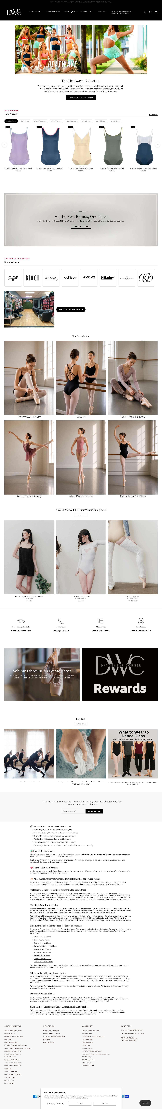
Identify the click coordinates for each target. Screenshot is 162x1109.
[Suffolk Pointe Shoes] (13, 278)
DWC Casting (86, 1057)
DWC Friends (86, 1063)
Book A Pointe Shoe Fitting (71, 309)
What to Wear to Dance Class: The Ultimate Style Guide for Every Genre (133, 783)
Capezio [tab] (86, 121)
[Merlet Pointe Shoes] (89, 278)
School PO (7, 1068)
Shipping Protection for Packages (15, 1045)
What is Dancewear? (11, 1071)
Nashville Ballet (87, 1039)
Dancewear (85, 12)
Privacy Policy (9, 1080)
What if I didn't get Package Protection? (17, 1048)
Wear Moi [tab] (56, 121)
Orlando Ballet (87, 1033)
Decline (104, 1103)
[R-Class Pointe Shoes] (51, 278)
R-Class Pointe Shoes (42, 952)
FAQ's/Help (8, 1039)
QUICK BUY (29, 592)
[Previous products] (4, 144)
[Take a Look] (81, 219)
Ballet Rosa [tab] (40, 121)
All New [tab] (11, 121)
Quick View (18, 170)
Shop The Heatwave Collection (81, 98)
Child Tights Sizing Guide (12, 1065)
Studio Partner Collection (51, 1033)
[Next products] (157, 144)
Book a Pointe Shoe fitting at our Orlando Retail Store (121, 12)
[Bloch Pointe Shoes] (32, 278)
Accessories (101, 12)
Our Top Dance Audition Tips (29, 782)
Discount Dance (48, 1042)
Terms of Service (9, 1077)
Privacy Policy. (82, 1098)
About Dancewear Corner (13, 1030)
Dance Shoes (52, 12)
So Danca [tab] (101, 121)
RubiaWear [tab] (71, 121)
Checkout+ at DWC (11, 1042)
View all (81, 515)
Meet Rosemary (9, 1033)
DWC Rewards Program (12, 1054)
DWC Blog (46, 1039)
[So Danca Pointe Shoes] (70, 278)
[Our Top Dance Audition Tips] (29, 754)
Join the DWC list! (88, 1065)
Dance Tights (69, 12)
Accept (80, 1103)
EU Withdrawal (9, 1083)
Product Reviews (9, 1057)
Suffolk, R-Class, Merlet (46, 920)
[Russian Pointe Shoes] (146, 278)
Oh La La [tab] (115, 121)
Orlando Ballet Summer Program (93, 1036)
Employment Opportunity (13, 1074)
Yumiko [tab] (25, 121)
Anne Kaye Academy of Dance (92, 1051)
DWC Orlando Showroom (91, 1030)
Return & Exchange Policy (13, 1051)
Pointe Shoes (34, 12)
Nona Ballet (86, 1045)
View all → (153, 114)
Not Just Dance (87, 1048)
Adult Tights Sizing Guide (13, 1063)
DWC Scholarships (88, 1060)
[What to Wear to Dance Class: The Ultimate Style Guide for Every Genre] (133, 754)
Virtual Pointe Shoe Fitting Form (54, 1036)
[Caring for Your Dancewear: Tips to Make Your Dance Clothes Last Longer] (81, 754)
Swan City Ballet (87, 1042)
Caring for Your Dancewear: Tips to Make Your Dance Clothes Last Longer (81, 783)
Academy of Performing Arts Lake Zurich (96, 1054)
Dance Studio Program (51, 1030)
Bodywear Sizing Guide (12, 1060)
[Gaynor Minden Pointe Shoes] (127, 278)
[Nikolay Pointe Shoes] (108, 278)
